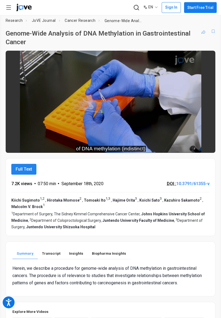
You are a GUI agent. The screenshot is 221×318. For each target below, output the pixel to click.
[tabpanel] (110, 276)
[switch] (163, 145)
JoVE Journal (44, 20)
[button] (206, 58)
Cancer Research (80, 20)
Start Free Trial (200, 7)
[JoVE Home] (24, 7)
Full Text (24, 169)
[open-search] (136, 8)
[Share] (203, 31)
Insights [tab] (76, 253)
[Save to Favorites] (213, 31)
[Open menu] (8, 7)
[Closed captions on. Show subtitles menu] (205, 145)
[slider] (86, 145)
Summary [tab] (25, 253)
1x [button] (194, 144)
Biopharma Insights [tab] (109, 253)
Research (14, 20)
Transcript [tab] (51, 253)
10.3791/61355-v (193, 183)
